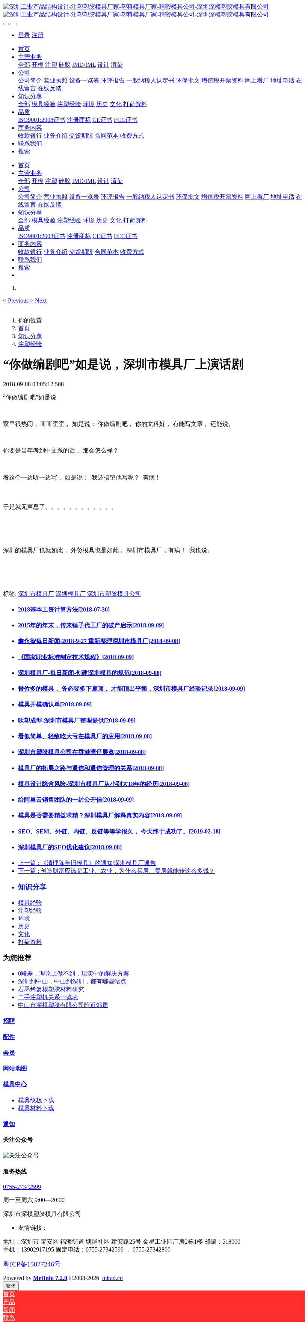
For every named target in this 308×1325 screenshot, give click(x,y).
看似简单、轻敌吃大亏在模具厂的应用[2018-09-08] (85, 736)
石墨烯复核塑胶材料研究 (51, 989)
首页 (24, 49)
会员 (9, 1052)
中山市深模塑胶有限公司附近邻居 (63, 1005)
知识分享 (30, 336)
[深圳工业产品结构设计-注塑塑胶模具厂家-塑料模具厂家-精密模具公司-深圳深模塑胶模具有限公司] (154, 11)
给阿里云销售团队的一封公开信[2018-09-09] (76, 799)
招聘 (9, 1021)
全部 (24, 64)
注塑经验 (30, 344)
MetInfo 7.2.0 (50, 1278)
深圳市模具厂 (36, 594)
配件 (9, 1037)
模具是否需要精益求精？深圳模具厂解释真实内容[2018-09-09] (100, 815)
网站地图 (15, 1068)
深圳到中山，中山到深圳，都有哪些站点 (72, 981)
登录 (24, 35)
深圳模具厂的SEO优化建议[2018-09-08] (70, 847)
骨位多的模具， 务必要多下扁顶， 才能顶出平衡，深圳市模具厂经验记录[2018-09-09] (131, 688)
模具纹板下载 (36, 1100)
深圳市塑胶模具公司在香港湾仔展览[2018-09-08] (82, 752)
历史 (24, 926)
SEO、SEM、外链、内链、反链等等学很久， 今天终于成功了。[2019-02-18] (119, 831)
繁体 (11, 1286)
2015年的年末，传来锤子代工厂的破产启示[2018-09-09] (91, 625)
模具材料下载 (36, 1108)
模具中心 (15, 1084)
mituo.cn (112, 1278)
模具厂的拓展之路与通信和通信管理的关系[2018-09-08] (91, 768)
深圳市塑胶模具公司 (114, 594)
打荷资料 (30, 942)
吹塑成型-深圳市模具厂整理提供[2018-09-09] (77, 720)
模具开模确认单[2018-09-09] (55, 704)
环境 (24, 918)
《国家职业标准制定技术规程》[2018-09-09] (76, 657)
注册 (38, 35)
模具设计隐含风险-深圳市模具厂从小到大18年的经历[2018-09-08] (104, 784)
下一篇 (116, 871)
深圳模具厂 (71, 594)
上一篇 (87, 863)
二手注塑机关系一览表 (48, 997)
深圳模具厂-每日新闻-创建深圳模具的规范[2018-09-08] (90, 673)
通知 (9, 1124)
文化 (24, 934)
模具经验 (30, 902)
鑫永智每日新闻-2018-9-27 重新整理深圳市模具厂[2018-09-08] (99, 641)
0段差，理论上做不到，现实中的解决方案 (73, 973)
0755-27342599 (22, 1187)
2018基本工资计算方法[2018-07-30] (64, 609)
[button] (16, 300)
